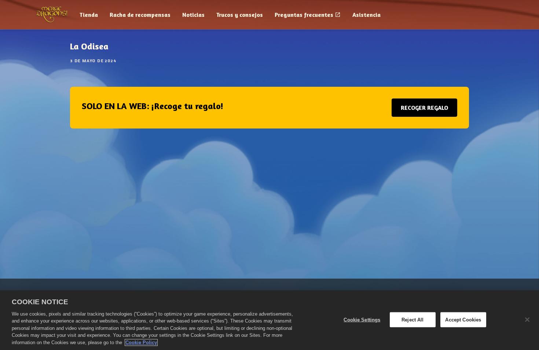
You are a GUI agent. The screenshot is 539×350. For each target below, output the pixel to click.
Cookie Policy (141, 342)
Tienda (89, 14)
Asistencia (366, 14)
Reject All (412, 319)
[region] (269, 320)
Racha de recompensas (140, 14)
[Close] (527, 320)
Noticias (193, 14)
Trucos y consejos (239, 14)
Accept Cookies (463, 319)
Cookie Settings (362, 319)
